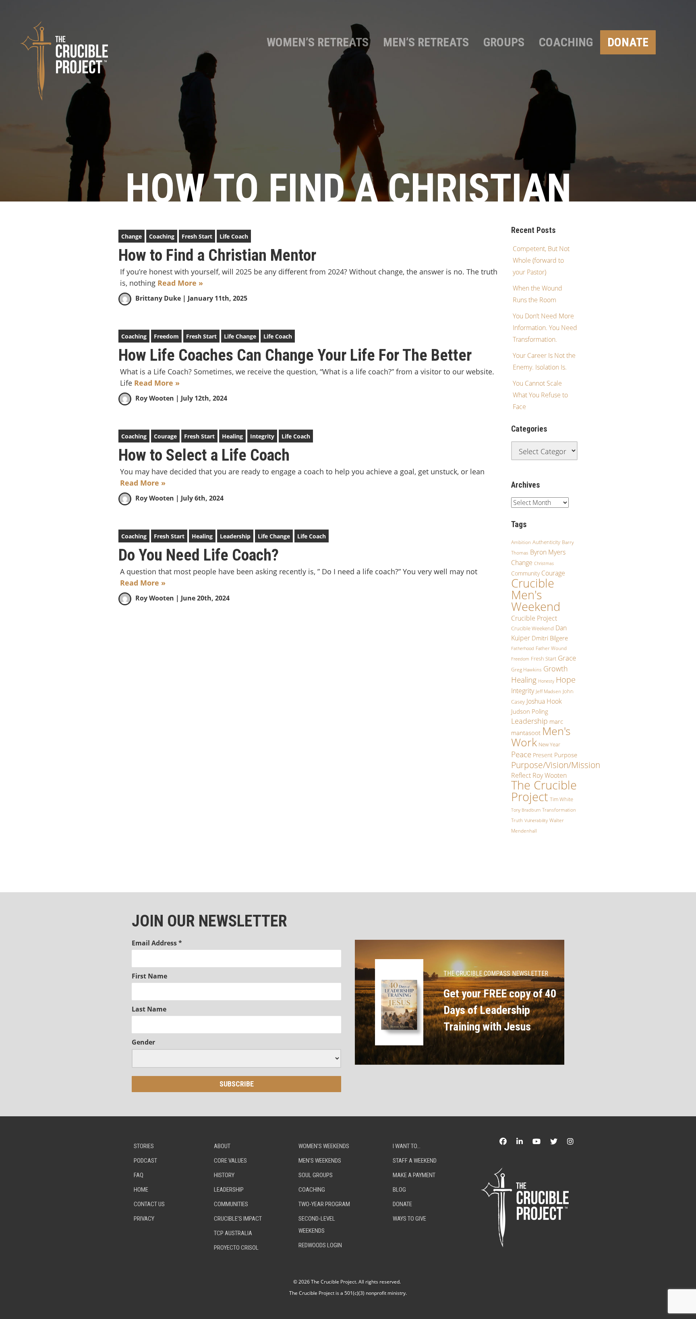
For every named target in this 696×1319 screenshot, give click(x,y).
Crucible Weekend (532, 628)
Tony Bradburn (526, 810)
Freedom (166, 336)
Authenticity (546, 542)
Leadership (235, 536)
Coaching (566, 42)
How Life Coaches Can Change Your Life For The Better (295, 355)
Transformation (559, 809)
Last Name (149, 1009)
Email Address (157, 943)
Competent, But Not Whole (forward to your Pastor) (541, 260)
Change (131, 236)
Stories (144, 1146)
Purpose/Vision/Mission (555, 765)
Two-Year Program (324, 1204)
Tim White (561, 799)
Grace (567, 658)
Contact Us (149, 1204)
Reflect (521, 775)
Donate (627, 42)
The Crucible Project (544, 791)
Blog (399, 1189)
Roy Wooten (154, 398)
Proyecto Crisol (236, 1247)
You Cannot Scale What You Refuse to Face (540, 395)
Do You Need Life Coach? (198, 555)
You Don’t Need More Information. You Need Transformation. (545, 328)
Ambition (521, 542)
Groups (503, 42)
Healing (232, 436)
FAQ (138, 1175)
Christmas (544, 563)
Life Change (240, 336)
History (224, 1175)
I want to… (406, 1146)
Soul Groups (315, 1175)
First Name (149, 976)
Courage (165, 436)
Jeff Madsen (548, 691)
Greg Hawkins (526, 669)
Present (543, 755)
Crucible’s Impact (238, 1218)
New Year (549, 744)
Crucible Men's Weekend (535, 595)
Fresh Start (197, 236)
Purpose (565, 755)
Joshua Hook (544, 701)
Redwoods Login (320, 1245)
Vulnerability (536, 820)
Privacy (144, 1218)
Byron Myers (548, 552)
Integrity (262, 436)
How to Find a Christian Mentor (217, 255)
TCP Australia (233, 1233)
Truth (517, 820)
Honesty (546, 681)
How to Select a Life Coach (204, 455)
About (222, 1146)
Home (141, 1189)
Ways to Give (409, 1218)
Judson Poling (529, 711)
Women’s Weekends (323, 1146)
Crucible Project (534, 618)
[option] (348, 100)
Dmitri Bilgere (550, 638)
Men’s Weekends (319, 1160)
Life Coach (234, 236)
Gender (143, 1042)
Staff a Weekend (415, 1160)
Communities (231, 1204)
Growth (555, 668)
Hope (566, 679)
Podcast (145, 1160)
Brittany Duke (158, 298)
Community (525, 573)
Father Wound (551, 648)
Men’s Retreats (426, 42)
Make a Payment (414, 1175)
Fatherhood (522, 648)
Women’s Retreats (318, 42)
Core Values (230, 1160)
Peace (521, 754)
